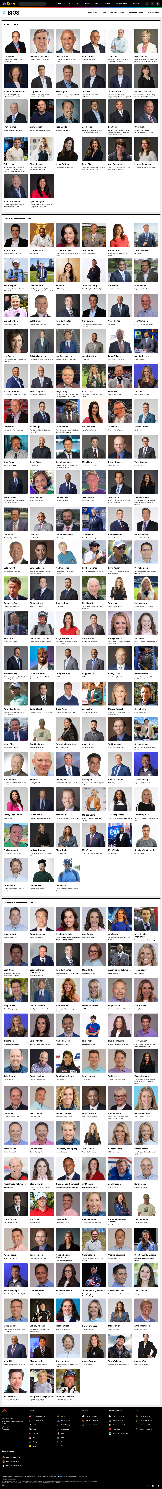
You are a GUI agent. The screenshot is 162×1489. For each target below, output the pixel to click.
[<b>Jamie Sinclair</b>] (146, 1275)
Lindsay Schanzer (142, 164)
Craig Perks (61, 709)
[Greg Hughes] (146, 111)
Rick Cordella (88, 56)
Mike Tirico (87, 850)
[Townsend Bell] (146, 235)
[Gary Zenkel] (42, 76)
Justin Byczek (114, 91)
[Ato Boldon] (120, 270)
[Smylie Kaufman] (94, 552)
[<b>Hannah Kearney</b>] (146, 1098)
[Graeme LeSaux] (16, 588)
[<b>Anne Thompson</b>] (146, 1310)
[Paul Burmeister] (68, 305)
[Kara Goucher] (42, 482)
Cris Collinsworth (38, 356)
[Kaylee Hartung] (146, 482)
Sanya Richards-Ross (66, 744)
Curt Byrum (87, 321)
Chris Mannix (88, 638)
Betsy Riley (87, 164)
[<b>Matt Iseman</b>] (42, 1098)
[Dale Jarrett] (16, 552)
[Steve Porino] (146, 693)
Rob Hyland (9, 164)
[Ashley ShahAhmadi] (16, 799)
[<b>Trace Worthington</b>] (68, 1381)
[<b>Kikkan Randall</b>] (94, 1204)
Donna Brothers (11, 321)
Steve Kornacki (141, 568)
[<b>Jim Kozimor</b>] (42, 1133)
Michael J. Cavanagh (39, 56)
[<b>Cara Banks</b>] (94, 919)
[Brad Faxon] (16, 447)
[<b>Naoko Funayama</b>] (120, 1025)
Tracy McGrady (63, 673)
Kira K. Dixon (88, 391)
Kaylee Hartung (141, 497)
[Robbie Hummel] (120, 519)
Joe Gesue (87, 127)
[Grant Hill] (42, 519)
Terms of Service (82, 1476)
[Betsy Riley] (94, 149)
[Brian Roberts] (16, 41)
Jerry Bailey (87, 250)
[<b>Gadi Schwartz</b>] (42, 1275)
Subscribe (6, 1428)
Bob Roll (34, 779)
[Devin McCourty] (42, 658)
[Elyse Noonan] (42, 149)
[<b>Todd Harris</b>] (120, 1061)
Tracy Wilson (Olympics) (41, 1396)
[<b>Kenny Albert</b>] (16, 919)
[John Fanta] (120, 411)
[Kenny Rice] (16, 729)
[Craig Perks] (68, 693)
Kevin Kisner (114, 568)
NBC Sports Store (31, 1476)
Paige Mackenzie (64, 638)
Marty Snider (62, 815)
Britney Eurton (88, 426)
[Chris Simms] (42, 799)
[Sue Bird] (68, 270)
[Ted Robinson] (120, 729)
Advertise (4, 1476)
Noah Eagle (35, 426)
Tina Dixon (139, 391)
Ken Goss (112, 127)
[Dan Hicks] (16, 519)
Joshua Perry (88, 709)
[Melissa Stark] (94, 799)
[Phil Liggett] (94, 588)
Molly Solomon (141, 56)
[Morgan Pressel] (120, 693)
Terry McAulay (10, 673)
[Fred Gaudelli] (68, 111)
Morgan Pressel (115, 709)
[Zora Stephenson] (120, 799)
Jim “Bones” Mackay (39, 638)
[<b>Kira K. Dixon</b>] (146, 990)
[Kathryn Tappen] (42, 835)
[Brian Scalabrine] (120, 764)
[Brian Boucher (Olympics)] (146, 919)
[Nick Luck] (16, 623)
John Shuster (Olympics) (93, 1290)
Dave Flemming (63, 462)
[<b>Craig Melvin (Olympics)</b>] (68, 1168)
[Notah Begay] (16, 270)
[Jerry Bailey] (94, 235)
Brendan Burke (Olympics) (37, 971)
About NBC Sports (117, 13)
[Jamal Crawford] (94, 341)
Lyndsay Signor (37, 201)
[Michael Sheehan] (16, 186)
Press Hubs (92, 13)
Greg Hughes (140, 127)
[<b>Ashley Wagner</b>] (94, 1346)
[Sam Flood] (120, 41)
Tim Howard (88, 534)
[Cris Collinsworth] (42, 341)
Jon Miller (86, 91)
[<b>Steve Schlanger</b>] (16, 1275)
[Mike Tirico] (94, 835)
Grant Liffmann (63, 603)
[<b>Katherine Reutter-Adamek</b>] (120, 1204)
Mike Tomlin (113, 850)
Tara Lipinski (114, 603)
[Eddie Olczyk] (42, 693)
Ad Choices (45, 1476)
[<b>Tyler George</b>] (16, 1061)
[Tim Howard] (94, 519)
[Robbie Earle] (68, 411)
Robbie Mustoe (141, 673)
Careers (10, 1476)
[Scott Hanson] (94, 1061)
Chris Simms (36, 815)
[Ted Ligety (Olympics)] (68, 1133)
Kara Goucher (36, 497)
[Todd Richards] (42, 729)
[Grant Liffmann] (68, 588)
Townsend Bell (141, 250)
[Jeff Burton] (42, 305)
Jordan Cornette (11, 391)
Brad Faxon (9, 462)
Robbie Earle (62, 426)
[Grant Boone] (146, 270)
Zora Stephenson (116, 815)
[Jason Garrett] (16, 482)
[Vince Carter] (120, 305)
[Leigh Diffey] (68, 376)
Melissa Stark (88, 815)
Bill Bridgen (61, 91)
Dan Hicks (8, 534)
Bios (104, 13)
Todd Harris (113, 497)
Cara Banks (113, 250)
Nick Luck (8, 638)
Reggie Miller (88, 673)
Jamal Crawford (89, 356)
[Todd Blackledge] (94, 270)
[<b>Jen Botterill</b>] (120, 919)
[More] (147, 4)
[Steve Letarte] (42, 588)
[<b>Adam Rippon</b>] (16, 1239)
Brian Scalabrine (116, 779)
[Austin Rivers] (94, 729)
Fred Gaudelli (62, 127)
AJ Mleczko (87, 1184)
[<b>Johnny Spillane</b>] (42, 1310)
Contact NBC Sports (135, 13)
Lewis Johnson (37, 568)
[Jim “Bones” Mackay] (42, 623)
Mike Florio (87, 462)
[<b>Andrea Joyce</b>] (120, 1098)
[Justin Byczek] (120, 76)
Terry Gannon (140, 462)
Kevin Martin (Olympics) (15, 1184)
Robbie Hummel (115, 534)
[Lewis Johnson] (42, 552)
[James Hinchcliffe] (68, 519)
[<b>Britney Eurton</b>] (42, 1025)
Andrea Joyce (62, 568)
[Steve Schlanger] (146, 764)
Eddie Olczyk (36, 709)
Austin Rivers (88, 744)
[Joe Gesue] (94, 111)
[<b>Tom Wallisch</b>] (120, 1346)
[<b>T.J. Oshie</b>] (42, 1204)
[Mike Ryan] (68, 764)
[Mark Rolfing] (16, 764)
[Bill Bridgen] (68, 76)
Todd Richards (37, 744)
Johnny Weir (36, 885)
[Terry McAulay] (16, 658)
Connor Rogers (141, 744)
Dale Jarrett (9, 568)
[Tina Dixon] (146, 376)
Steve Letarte (36, 603)
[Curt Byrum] (94, 305)
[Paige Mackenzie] (68, 623)
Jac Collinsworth (64, 356)
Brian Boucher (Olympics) (140, 935)
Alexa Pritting (62, 164)
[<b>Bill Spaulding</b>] (16, 1310)
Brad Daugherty (37, 391)
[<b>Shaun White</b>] (16, 1381)
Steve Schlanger (142, 779)
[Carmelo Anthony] (42, 235)
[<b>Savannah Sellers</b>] (68, 1275)
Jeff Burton (35, 321)
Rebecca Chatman (143, 91)
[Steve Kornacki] (146, 552)
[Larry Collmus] (120, 341)
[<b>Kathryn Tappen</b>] (94, 1310)
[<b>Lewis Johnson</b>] (94, 1098)
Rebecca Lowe (141, 603)
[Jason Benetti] (42, 270)
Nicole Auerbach (64, 250)
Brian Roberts (10, 56)
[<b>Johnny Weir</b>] (146, 1346)
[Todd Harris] (120, 482)
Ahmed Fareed (141, 426)
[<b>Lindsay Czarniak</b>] (94, 990)
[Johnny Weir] (42, 870)
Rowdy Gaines (115, 462)
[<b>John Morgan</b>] (120, 1168)
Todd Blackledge (90, 285)
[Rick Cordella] (94, 41)
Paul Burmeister (63, 321)
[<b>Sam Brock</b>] (16, 954)
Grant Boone (140, 285)
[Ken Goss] (120, 111)
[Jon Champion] (146, 305)
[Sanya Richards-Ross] (68, 729)
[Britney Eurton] (94, 411)
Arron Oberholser (12, 709)
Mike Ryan (61, 779)
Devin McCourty (37, 673)
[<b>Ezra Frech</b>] (94, 1025)
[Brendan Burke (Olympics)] (42, 954)
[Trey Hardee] (94, 482)
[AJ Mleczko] (94, 1168)
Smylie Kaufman (89, 568)
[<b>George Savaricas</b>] (120, 1239)
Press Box (39, 1476)
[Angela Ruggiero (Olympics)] (68, 1239)
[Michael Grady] (68, 482)
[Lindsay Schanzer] (146, 149)
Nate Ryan (87, 779)
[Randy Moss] (120, 658)
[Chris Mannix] (94, 623)
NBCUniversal (12, 1479)
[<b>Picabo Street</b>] (68, 1310)
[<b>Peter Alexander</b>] (42, 919)
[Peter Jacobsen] (146, 519)
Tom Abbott (9, 250)
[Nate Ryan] (94, 764)
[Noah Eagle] (42, 411)
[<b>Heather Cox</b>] (68, 990)
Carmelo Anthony (38, 250)
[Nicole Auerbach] (68, 235)
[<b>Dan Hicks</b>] (16, 1098)
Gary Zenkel (35, 91)
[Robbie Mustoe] (146, 658)
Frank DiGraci (10, 127)
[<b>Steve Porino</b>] (68, 1204)
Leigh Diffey (61, 391)
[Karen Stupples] (146, 799)
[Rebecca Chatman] (146, 76)
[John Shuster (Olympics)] (94, 1275)
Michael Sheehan (12, 201)
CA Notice (74, 1476)
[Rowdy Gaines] (120, 447)
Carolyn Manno (115, 638)
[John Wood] (68, 870)
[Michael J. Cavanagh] (42, 41)
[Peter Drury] (16, 411)
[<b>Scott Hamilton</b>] (42, 1061)
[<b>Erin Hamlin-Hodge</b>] (68, 1061)
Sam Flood (113, 56)
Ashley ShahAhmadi (13, 815)
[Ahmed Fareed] (146, 411)
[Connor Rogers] (146, 729)
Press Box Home (153, 13)
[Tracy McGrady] (68, 658)
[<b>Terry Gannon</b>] (146, 1025)
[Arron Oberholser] (16, 693)
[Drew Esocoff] (42, 111)
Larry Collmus (114, 356)
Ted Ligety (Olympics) (66, 1149)
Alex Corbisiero (141, 356)
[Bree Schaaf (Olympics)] (146, 1239)
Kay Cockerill (10, 356)
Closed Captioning (18, 1476)
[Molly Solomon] (146, 41)
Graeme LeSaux (11, 603)
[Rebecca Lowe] (146, 588)
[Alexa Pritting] (68, 149)
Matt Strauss (62, 56)
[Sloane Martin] (146, 623)
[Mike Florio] (94, 447)
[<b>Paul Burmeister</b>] (68, 954)
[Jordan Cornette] (16, 376)
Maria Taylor (62, 850)
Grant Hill (34, 534)
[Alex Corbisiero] (146, 341)
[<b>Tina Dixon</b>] (16, 1025)
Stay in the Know (7, 1418)
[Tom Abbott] (16, 235)
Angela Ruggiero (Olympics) (64, 1256)
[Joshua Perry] (94, 693)
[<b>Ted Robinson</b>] (42, 1239)
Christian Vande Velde (144, 850)
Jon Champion (141, 321)
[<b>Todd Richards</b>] (146, 1204)
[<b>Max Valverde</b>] (42, 1346)
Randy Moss (114, 673)
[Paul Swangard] (16, 835)
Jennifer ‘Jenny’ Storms (14, 91)
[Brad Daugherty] (42, 376)
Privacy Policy (53, 1476)
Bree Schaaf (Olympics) (145, 1255)
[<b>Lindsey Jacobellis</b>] (68, 1098)
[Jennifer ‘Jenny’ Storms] (16, 76)
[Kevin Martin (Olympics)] (16, 1168)
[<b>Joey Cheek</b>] (16, 990)
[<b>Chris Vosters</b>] (16, 870)
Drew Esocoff (36, 127)
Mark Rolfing (10, 779)
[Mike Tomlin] (120, 835)
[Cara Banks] (120, 235)
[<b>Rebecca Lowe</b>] (120, 1133)
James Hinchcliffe (64, 534)
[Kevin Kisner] (120, 552)
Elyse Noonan (36, 164)
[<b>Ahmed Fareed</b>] (68, 1025)
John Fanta (113, 426)
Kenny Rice (9, 744)
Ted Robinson (114, 744)
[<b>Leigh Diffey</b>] (120, 990)
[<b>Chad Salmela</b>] (94, 1239)
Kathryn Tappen (37, 850)
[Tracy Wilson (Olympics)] (42, 1381)
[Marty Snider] (68, 799)
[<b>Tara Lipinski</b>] (94, 1133)
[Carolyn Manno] (120, 623)
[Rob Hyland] (16, 149)
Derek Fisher (36, 462)
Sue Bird (60, 285)
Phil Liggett (87, 603)
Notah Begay (10, 285)
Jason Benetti (36, 285)
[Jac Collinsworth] (68, 341)
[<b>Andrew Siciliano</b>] (120, 1275)
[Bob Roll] (42, 764)
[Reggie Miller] (94, 658)
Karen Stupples (141, 815)
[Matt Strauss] (68, 41)
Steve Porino (140, 709)
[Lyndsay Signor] (42, 186)
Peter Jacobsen (141, 534)
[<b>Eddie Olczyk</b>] (16, 1204)
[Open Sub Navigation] (62, 3)
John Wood (61, 885)
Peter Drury (9, 426)
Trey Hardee (88, 497)
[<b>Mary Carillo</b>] (94, 954)
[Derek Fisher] (42, 447)
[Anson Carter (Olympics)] (120, 954)
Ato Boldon (113, 285)
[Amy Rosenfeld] (120, 149)
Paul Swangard (11, 850)
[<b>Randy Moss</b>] (146, 1168)
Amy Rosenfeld (115, 164)
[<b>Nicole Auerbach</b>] (68, 919)
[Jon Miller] (94, 76)
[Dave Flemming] (68, 447)
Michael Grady (63, 497)
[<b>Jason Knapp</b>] (16, 1133)
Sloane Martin (140, 638)
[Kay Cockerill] (16, 341)
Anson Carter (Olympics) (119, 970)
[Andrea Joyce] (68, 552)
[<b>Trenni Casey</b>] (146, 954)
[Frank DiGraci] (16, 111)
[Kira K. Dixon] (94, 376)
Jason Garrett (10, 497)
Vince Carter (114, 321)
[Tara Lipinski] (120, 588)
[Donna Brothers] (16, 305)
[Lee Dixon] (120, 376)
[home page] (8, 4)
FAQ (25, 1476)
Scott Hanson (88, 1076)
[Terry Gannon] (146, 447)
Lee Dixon (112, 391)
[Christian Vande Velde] (146, 835)
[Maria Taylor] (68, 835)
